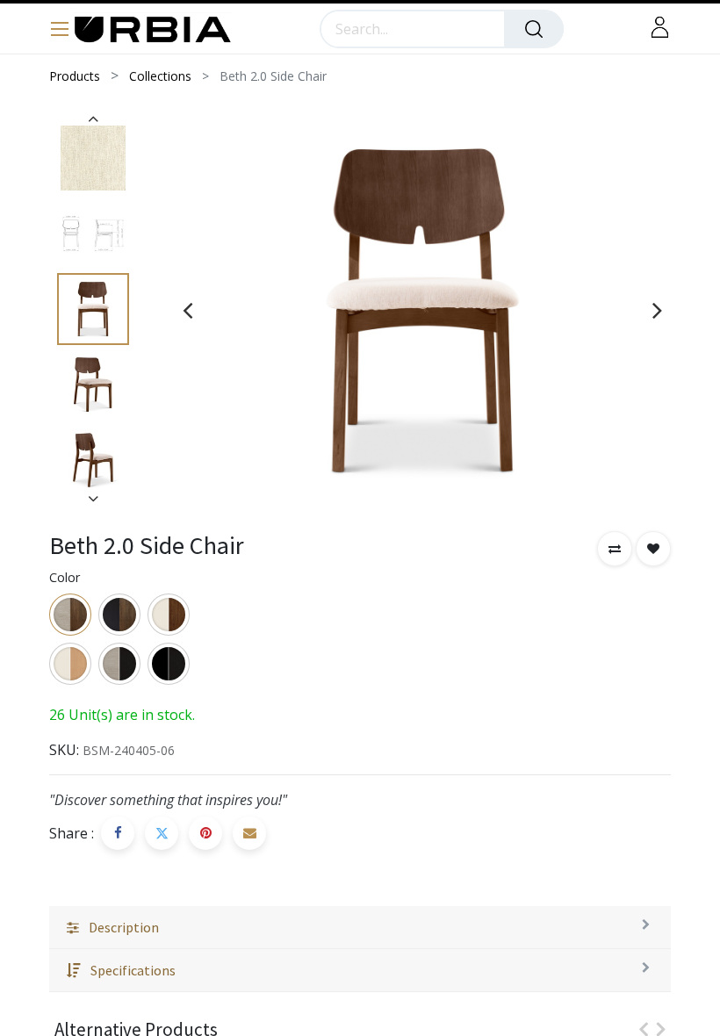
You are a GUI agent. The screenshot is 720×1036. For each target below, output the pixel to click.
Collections (160, 76)
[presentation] (187, 310)
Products (74, 76)
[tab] (360, 927)
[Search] (534, 29)
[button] (614, 548)
